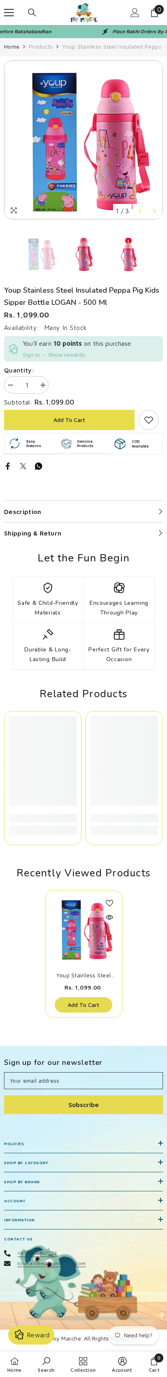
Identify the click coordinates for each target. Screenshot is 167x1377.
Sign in (31, 354)
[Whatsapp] (38, 465)
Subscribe (84, 1104)
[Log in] (135, 12)
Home (11, 46)
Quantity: (19, 370)
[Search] (32, 12)
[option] (83, 140)
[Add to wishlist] (109, 903)
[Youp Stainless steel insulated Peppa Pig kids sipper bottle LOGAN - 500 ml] (84, 929)
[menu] (9, 12)
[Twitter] (23, 465)
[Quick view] (109, 917)
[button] (140, 211)
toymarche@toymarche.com (51, 1263)
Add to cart (69, 419)
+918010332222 (37, 1253)
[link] (149, 420)
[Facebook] (7, 465)
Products (41, 46)
